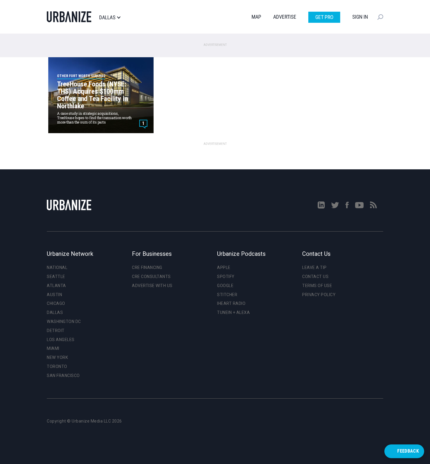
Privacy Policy (319, 294)
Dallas (107, 17)
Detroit (56, 330)
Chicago (56, 303)
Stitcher (227, 294)
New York (57, 357)
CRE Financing (147, 267)
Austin (54, 294)
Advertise (284, 17)
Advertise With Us (152, 285)
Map (256, 17)
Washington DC (64, 321)
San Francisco (63, 375)
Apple (224, 267)
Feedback (408, 451)
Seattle (56, 276)
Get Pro (324, 17)
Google (225, 285)
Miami (53, 348)
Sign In (360, 17)
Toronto (57, 366)
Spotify (226, 276)
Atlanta (56, 285)
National (57, 267)
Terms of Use (317, 285)
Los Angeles (61, 339)
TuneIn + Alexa (233, 312)
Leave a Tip (314, 267)
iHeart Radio (231, 303)
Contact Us (315, 276)
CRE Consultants (151, 276)
